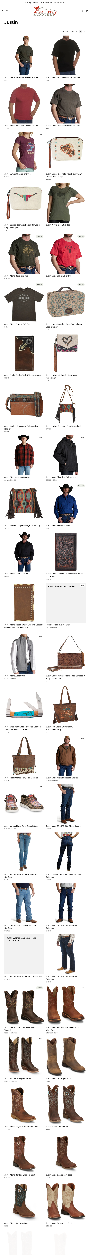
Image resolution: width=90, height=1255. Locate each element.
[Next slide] (82, 755)
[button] (74, 31)
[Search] (7, 10)
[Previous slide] (49, 755)
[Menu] (2, 10)
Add (42, 219)
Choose (42, 72)
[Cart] (87, 10)
